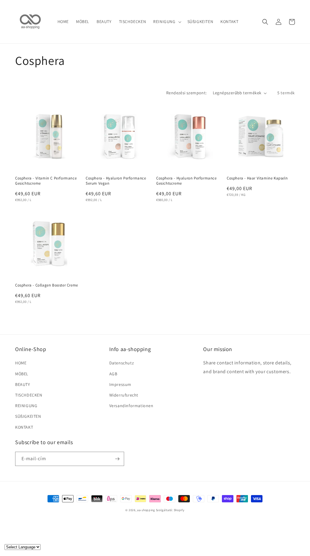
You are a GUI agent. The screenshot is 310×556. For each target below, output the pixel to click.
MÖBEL (21, 374)
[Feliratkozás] (117, 459)
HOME (20, 363)
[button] (166, 21)
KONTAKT (24, 427)
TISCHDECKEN (28, 395)
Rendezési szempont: (186, 92)
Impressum (120, 384)
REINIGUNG (26, 405)
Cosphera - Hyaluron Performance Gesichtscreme (186, 181)
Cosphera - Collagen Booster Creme (46, 285)
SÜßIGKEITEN (28, 416)
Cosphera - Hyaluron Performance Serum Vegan (116, 181)
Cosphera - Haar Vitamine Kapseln (257, 178)
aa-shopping (146, 510)
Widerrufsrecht (123, 395)
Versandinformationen (131, 405)
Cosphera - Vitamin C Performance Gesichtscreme (46, 181)
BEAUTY (22, 384)
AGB (113, 374)
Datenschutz (121, 363)
